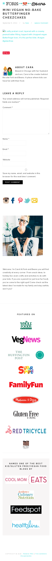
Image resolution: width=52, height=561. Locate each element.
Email (6, 149)
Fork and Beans (26, 4)
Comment (8, 107)
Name (6, 139)
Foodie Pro (28, 554)
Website (6, 159)
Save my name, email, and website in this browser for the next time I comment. (21, 175)
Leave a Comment (41, 23)
